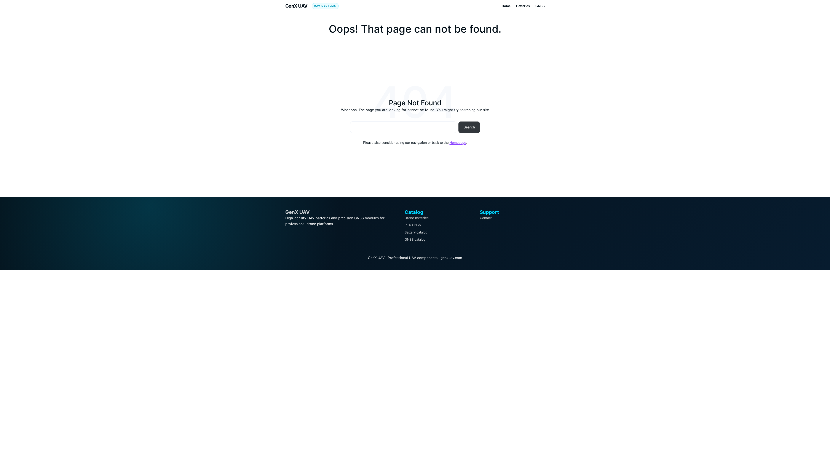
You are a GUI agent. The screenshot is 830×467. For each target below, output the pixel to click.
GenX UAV (296, 6)
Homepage (458, 143)
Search (469, 127)
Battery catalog (416, 232)
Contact (486, 218)
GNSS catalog (415, 239)
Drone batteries (417, 218)
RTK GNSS (413, 225)
